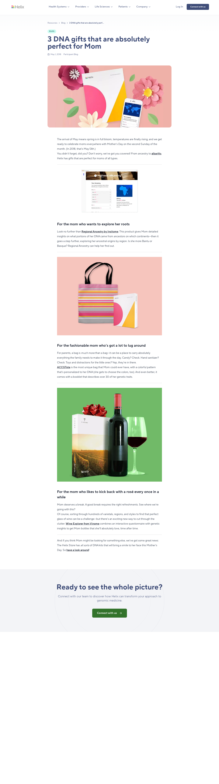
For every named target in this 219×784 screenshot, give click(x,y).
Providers (80, 6)
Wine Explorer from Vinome (82, 523)
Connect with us (197, 7)
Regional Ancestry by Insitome (99, 231)
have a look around (77, 550)
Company (142, 6)
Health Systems (58, 6)
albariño (156, 153)
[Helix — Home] (17, 7)
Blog (63, 23)
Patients (123, 6)
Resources (52, 23)
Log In (179, 6)
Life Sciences (102, 6)
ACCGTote (63, 367)
